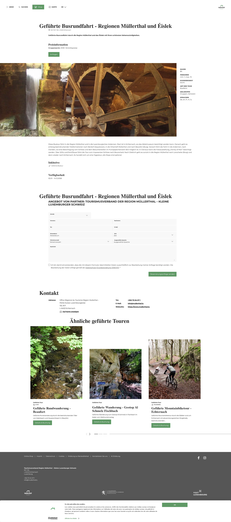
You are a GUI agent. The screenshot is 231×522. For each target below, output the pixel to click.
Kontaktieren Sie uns (100, 456)
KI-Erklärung (115, 456)
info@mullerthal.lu (30, 480)
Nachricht (53, 246)
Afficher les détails (71, 518)
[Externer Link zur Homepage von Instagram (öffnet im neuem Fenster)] (205, 458)
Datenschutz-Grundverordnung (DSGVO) (102, 268)
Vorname (52, 220)
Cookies (61, 456)
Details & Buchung (56, 377)
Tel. (51, 227)
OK (175, 505)
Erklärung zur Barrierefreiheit (78, 456)
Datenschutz (50, 456)
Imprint (39, 456)
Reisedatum (53, 233)
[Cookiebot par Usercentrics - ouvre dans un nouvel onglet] (53, 518)
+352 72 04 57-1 (29, 478)
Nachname (117, 220)
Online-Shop (28, 456)
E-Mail (116, 227)
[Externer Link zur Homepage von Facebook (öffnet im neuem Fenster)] (198, 458)
